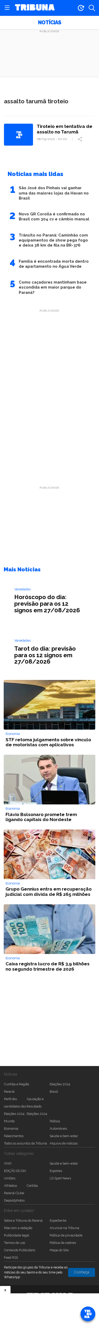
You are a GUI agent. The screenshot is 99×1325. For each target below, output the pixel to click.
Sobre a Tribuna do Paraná (23, 1220)
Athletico (10, 1186)
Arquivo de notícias (64, 1143)
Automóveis (58, 1129)
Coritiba (32, 1186)
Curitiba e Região (16, 1084)
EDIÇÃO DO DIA (15, 1171)
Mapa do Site (59, 1250)
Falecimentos (13, 1136)
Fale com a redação (18, 1228)
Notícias (49, 23)
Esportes (56, 1171)
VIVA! (8, 1163)
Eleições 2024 (60, 1084)
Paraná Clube (14, 1193)
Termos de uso (14, 1243)
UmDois (9, 1178)
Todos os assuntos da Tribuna (25, 1143)
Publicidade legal (16, 1235)
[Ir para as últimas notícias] (81, 8)
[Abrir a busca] (92, 8)
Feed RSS (11, 1257)
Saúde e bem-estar (64, 1136)
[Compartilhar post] (80, 139)
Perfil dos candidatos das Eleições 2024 (15, 1106)
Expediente (58, 1220)
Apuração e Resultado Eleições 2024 (37, 1106)
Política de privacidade (66, 1235)
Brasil (54, 1092)
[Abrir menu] (7, 8)
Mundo (9, 1121)
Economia (11, 1129)
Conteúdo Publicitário (19, 1250)
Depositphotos (14, 1200)
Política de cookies (63, 1243)
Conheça (81, 1272)
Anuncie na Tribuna (64, 1228)
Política (55, 1121)
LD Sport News (60, 1178)
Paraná (9, 1092)
